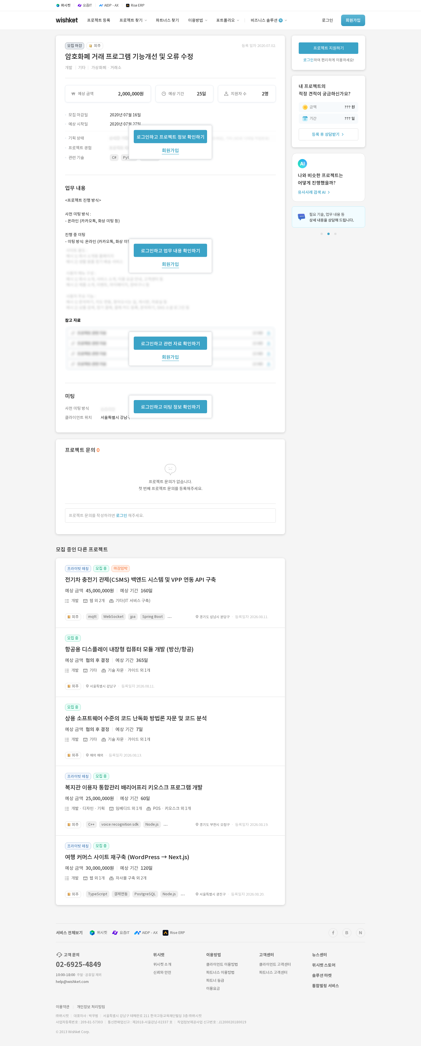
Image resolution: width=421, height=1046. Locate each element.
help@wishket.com (72, 981)
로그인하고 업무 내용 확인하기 (170, 250)
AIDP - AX (150, 932)
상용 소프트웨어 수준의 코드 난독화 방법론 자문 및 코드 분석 (136, 718)
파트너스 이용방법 (220, 972)
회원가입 (170, 150)
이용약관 (63, 1006)
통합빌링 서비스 (325, 985)
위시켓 (102, 932)
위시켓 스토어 (323, 965)
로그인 (121, 515)
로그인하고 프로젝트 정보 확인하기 (170, 137)
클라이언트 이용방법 (222, 964)
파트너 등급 (215, 980)
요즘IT (124, 932)
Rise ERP (177, 932)
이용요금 (213, 988)
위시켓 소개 (162, 964)
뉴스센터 (319, 954)
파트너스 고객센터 (273, 972)
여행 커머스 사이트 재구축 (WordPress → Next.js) (127, 857)
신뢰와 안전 (162, 972)
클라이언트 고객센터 (275, 964)
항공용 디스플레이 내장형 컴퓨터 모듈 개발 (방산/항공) (129, 649)
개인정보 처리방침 (91, 1006)
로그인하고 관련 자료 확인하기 (170, 343)
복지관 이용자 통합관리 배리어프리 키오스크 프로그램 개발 (133, 787)
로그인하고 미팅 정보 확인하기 (170, 407)
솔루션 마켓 (322, 975)
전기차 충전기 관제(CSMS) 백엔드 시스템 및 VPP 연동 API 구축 (140, 579)
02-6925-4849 (78, 964)
